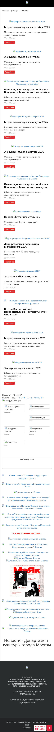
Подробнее (9, 42)
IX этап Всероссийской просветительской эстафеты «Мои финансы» (25, 311)
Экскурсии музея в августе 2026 (24, 151)
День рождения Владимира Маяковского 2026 (21, 245)
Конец (36, 397)
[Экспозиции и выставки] (14, 407)
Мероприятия (30, 409)
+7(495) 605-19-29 (27, 702)
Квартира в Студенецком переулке (27, 699)
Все (42, 397)
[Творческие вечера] (39, 429)
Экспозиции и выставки (7, 412)
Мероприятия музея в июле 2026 (24, 338)
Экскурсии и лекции (6, 434)
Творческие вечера (31, 434)
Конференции (30, 420)
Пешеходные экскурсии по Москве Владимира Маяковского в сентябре (27, 91)
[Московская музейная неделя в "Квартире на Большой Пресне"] (27, 553)
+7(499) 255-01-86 (27, 693)
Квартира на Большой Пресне (27, 691)
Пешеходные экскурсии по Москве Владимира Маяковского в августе (26, 186)
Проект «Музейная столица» (22, 217)
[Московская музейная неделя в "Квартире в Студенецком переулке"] (27, 545)
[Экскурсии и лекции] (14, 429)
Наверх (27, 727)
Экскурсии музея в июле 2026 (22, 368)
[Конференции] (39, 417)
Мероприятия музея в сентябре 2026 (27, 27)
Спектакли (5, 445)
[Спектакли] (14, 442)
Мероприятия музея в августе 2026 (26, 122)
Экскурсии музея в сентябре (22, 56)
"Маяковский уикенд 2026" (21, 276)
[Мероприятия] (39, 406)
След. (29, 397)
